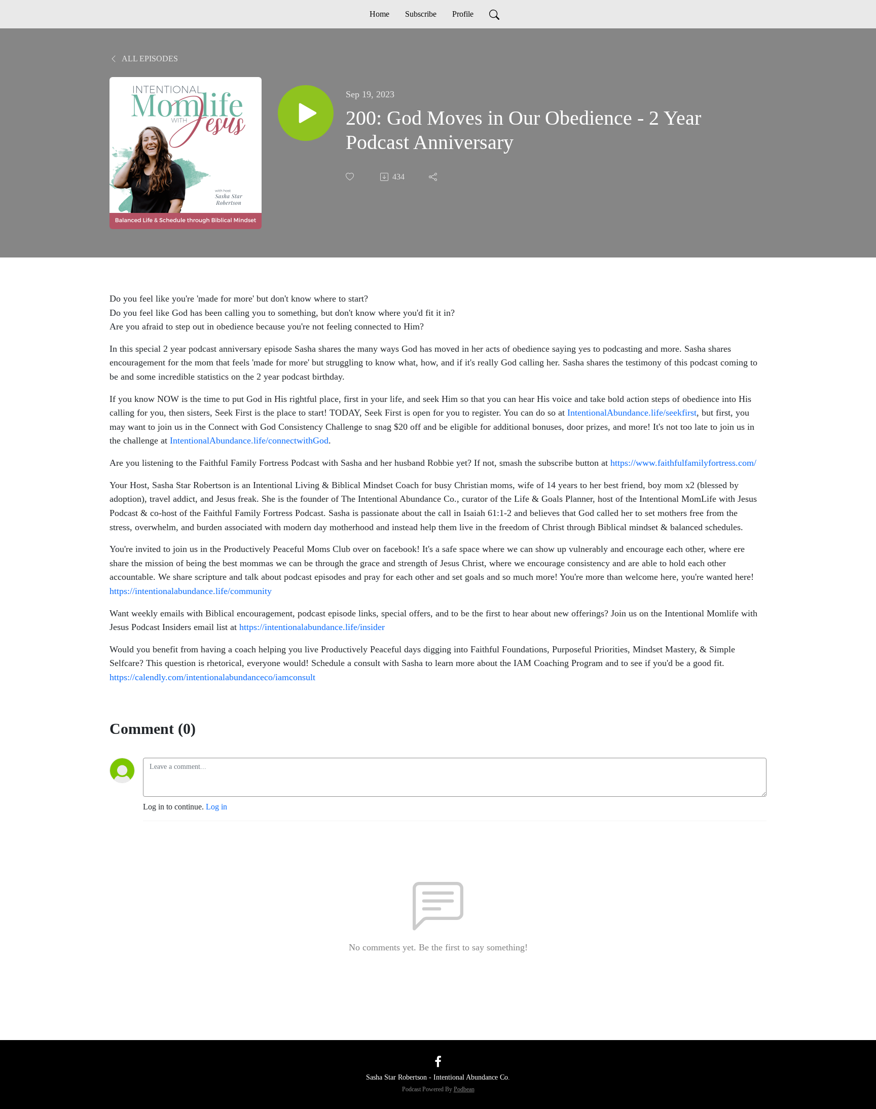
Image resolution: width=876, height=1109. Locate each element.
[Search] (494, 14)
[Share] (434, 177)
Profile (462, 14)
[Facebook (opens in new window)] (438, 1061)
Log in (216, 806)
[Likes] (351, 176)
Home (379, 14)
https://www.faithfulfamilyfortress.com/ (683, 463)
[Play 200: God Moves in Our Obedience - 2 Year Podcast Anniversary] (306, 113)
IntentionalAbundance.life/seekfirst (632, 413)
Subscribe (420, 14)
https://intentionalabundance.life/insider (312, 627)
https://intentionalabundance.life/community (191, 591)
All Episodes (149, 58)
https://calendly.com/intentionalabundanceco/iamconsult (212, 677)
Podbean (464, 1089)
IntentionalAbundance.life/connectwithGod (249, 440)
